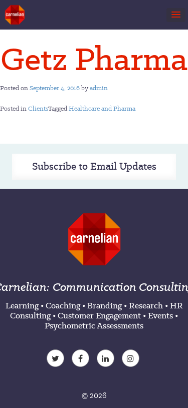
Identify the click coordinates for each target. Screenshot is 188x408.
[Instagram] (132, 359)
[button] (175, 15)
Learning (22, 305)
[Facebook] (82, 359)
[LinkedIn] (107, 359)
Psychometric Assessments (94, 325)
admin (99, 88)
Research (146, 305)
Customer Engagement (99, 315)
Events (160, 315)
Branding (104, 305)
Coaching (63, 305)
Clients (38, 108)
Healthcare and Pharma (102, 108)
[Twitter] (57, 359)
